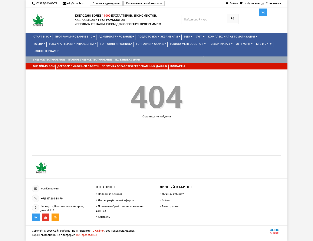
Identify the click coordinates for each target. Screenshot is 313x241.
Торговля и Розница (116, 43)
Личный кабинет (173, 194)
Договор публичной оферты (116, 200)
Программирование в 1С (74, 36)
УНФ (199, 36)
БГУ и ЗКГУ (264, 43)
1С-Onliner (97, 230)
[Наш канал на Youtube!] (45, 217)
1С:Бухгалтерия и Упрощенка (72, 43)
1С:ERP (38, 43)
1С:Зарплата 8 (220, 43)
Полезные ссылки (110, 194)
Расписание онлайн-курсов (144, 3)
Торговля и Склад (150, 43)
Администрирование (115, 36)
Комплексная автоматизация (232, 36)
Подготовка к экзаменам (158, 36)
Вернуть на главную (158, 127)
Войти (166, 200)
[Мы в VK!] (263, 12)
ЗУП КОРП (243, 43)
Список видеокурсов (106, 3)
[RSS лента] (55, 217)
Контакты (104, 216)
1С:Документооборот (187, 43)
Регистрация (170, 206)
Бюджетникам (45, 51)
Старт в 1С (41, 36)
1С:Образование (86, 235)
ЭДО (187, 36)
